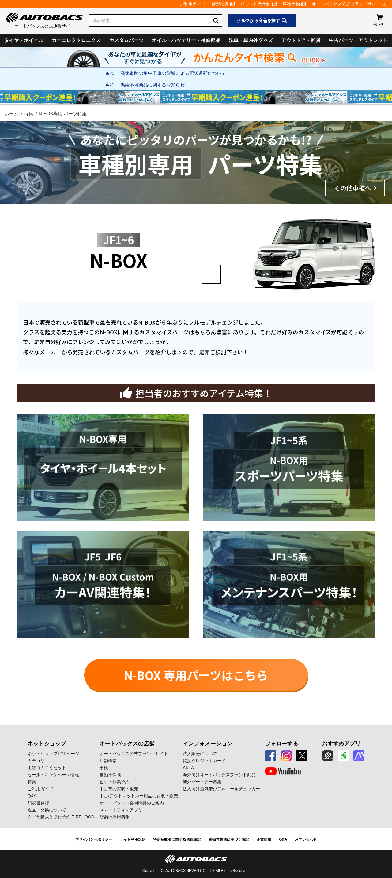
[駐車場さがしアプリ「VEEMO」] (343, 755)
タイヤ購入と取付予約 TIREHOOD (61, 816)
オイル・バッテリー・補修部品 (186, 40)
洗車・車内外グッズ (251, 40)
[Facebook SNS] (270, 755)
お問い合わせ (306, 839)
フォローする (281, 743)
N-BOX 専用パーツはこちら (196, 675)
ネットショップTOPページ (53, 753)
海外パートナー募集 (202, 781)
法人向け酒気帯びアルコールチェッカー (221, 788)
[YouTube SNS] (283, 771)
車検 (104, 767)
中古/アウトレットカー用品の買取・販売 (139, 795)
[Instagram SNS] (286, 755)
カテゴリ (36, 760)
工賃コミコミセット (47, 767)
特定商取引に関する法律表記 (177, 839)
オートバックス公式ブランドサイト (346, 4)
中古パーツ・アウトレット (358, 40)
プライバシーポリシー (93, 839)
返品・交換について (47, 809)
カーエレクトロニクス (76, 40)
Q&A (32, 795)
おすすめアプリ (341, 743)
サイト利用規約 (132, 839)
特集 (28, 113)
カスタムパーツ (126, 40)
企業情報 (264, 839)
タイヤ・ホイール (23, 40)
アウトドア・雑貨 (301, 40)
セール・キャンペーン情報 (53, 774)
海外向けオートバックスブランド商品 (219, 774)
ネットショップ (47, 743)
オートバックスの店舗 (127, 743)
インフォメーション (207, 743)
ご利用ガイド (192, 4)
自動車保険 (110, 774)
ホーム (11, 113)
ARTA (188, 767)
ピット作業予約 (256, 4)
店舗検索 (220, 4)
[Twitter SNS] (301, 755)
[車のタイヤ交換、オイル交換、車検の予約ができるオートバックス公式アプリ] (327, 755)
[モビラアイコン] (358, 755)
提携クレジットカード (204, 760)
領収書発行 (38, 802)
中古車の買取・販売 (119, 788)
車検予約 (291, 4)
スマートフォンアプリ (121, 809)
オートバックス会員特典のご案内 (132, 802)
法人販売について (200, 753)
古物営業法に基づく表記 (229, 839)
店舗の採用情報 (115, 816)
